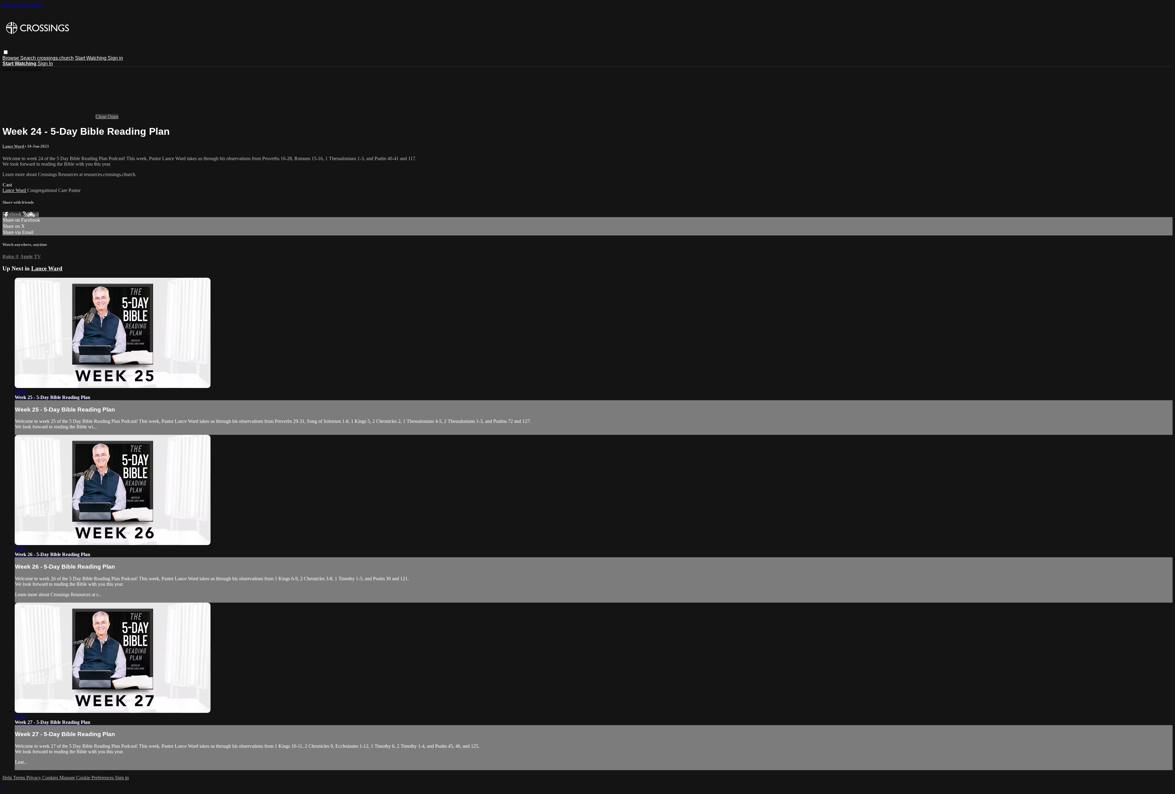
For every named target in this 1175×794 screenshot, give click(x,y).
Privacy (34, 777)
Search (28, 58)
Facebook (12, 214)
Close (101, 116)
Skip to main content (22, 5)
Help (7, 777)
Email (33, 214)
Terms (19, 777)
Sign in (115, 58)
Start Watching (91, 58)
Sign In (45, 63)
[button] (6, 52)
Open (113, 116)
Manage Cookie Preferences (87, 777)
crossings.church (55, 58)
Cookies (50, 777)
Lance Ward (13, 146)
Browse (11, 58)
